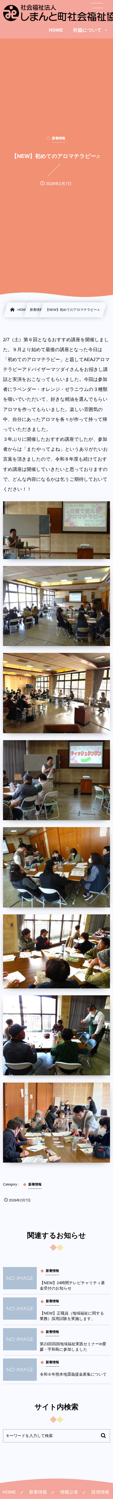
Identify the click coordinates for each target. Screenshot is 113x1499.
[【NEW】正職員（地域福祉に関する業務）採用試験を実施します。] (20, 1308)
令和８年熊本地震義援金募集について (73, 1374)
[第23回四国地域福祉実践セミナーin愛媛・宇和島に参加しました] (20, 1339)
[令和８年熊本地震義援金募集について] (20, 1369)
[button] (97, 8)
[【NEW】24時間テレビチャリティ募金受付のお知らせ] (20, 1278)
